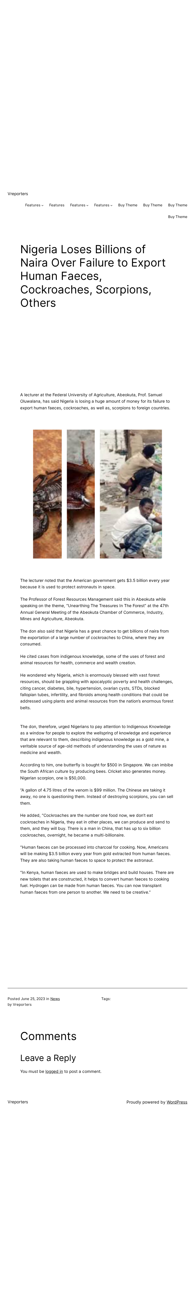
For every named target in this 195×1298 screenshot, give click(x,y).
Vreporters (18, 193)
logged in (54, 1071)
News (55, 998)
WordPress (177, 1102)
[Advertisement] (97, 33)
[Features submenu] (42, 205)
